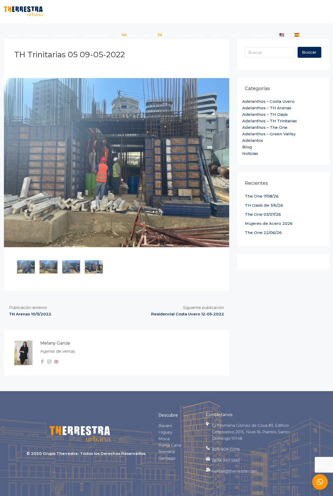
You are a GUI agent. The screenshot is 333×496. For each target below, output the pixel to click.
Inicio (13, 35)
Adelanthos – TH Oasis (265, 114)
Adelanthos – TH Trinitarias (269, 120)
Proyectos (65, 35)
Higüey (165, 432)
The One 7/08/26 (262, 196)
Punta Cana (169, 445)
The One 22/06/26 (263, 232)
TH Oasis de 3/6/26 (264, 205)
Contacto (260, 35)
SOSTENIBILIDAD (189, 35)
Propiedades (96, 35)
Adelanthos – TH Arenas (266, 107)
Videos (235, 35)
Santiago (167, 458)
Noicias (125, 35)
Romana (166, 451)
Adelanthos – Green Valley (269, 133)
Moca (164, 438)
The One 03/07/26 (263, 214)
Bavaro (165, 425)
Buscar (309, 52)
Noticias (250, 153)
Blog (217, 35)
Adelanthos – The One (264, 127)
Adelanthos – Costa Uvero (268, 101)
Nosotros (37, 35)
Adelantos (252, 140)
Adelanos (155, 35)
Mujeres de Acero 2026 (269, 223)
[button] (320, 482)
